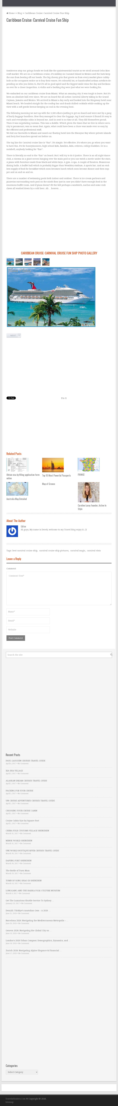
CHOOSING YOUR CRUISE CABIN (21, 810)
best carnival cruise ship (24, 550)
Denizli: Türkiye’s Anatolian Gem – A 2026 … (28, 910)
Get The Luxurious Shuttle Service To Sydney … (30, 900)
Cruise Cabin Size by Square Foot (22, 820)
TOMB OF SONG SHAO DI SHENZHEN (24, 880)
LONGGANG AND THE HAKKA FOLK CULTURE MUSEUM (33, 890)
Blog (20, 13)
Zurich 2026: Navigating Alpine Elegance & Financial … (34, 950)
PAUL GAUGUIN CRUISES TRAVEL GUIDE (25, 761)
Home (11, 13)
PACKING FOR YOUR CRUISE (19, 791)
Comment (11, 568)
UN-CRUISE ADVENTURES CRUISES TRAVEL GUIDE (30, 800)
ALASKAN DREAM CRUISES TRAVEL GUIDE (26, 781)
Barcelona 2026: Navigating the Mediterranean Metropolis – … (37, 920)
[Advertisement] (59, 46)
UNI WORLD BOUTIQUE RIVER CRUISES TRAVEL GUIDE (32, 850)
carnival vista (94, 550)
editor (23, 526)
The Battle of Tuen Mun (18, 870)
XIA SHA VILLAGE (14, 771)
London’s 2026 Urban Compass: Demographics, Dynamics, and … (38, 940)
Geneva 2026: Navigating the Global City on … (29, 930)
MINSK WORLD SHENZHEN (19, 840)
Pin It (64, 398)
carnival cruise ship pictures (53, 550)
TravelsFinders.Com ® (16, 1099)
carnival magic (77, 550)
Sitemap (9, 1102)
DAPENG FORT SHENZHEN (19, 860)
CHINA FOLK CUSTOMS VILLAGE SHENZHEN (27, 830)
